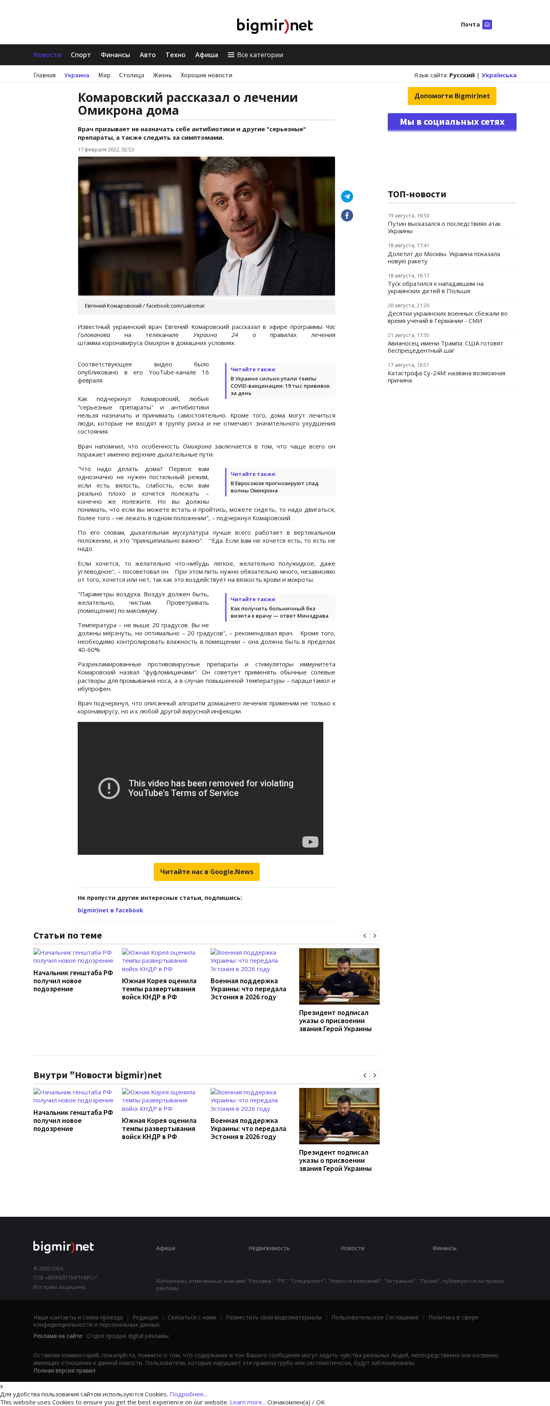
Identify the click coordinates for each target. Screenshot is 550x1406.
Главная (44, 75)
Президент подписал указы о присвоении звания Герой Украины (335, 1020)
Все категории (260, 54)
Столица (131, 75)
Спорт (81, 54)
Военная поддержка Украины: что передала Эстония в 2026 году (248, 988)
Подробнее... (188, 1394)
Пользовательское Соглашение (375, 1317)
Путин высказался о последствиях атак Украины (444, 227)
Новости (47, 54)
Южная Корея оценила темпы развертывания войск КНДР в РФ (159, 988)
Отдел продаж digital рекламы (128, 1336)
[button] (365, 936)
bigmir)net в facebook (110, 910)
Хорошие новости (206, 75)
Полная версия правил (64, 1370)
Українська (499, 75)
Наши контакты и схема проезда (78, 1317)
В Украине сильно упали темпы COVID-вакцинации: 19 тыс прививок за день (280, 386)
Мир (104, 75)
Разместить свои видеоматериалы (274, 1317)
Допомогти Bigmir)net (452, 95)
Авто (148, 54)
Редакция (145, 1317)
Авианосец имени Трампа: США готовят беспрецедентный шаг (445, 346)
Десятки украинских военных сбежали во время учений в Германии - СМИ (448, 317)
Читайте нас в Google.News (206, 871)
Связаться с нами (192, 1317)
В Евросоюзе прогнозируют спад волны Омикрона (274, 487)
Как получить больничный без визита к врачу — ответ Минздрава (280, 612)
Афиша (206, 54)
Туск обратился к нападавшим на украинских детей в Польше (436, 287)
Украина (76, 75)
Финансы (115, 54)
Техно (175, 54)
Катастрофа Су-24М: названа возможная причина (446, 376)
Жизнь (162, 75)
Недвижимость (269, 1248)
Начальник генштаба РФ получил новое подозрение (73, 980)
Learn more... (248, 1402)
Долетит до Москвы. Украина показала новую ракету (444, 257)
